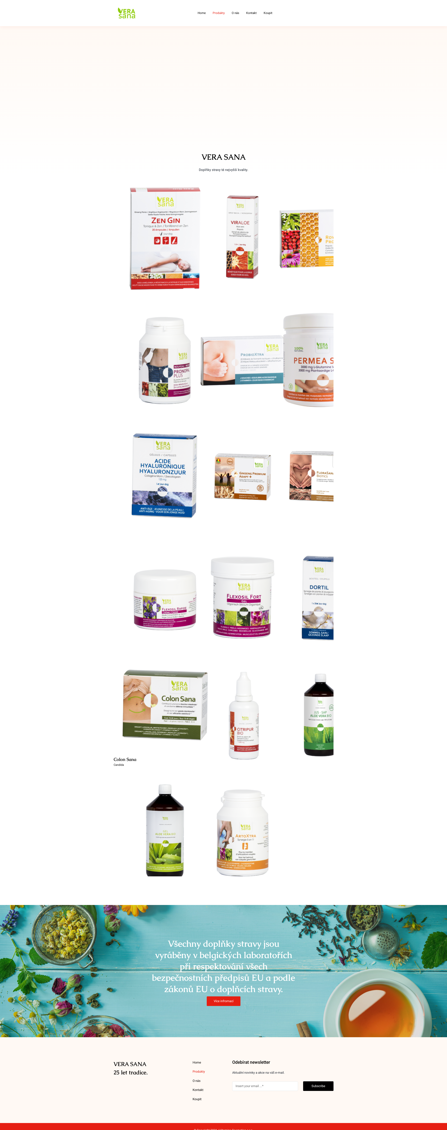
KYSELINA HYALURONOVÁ (165, 473)
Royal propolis (320, 235)
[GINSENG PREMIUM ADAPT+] (242, 476)
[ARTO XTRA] (242, 831)
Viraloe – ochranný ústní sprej (243, 235)
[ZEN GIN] (165, 238)
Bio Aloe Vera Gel (165, 828)
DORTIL (320, 595)
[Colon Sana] (165, 706)
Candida (119, 765)
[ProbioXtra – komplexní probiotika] (242, 360)
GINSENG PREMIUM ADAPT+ (243, 473)
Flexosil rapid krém (165, 595)
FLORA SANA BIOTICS (320, 473)
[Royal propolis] (320, 238)
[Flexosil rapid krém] (165, 598)
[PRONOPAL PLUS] (165, 360)
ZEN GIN (165, 235)
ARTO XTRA (243, 828)
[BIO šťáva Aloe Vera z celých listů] (320, 715)
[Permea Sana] (320, 360)
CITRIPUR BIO (243, 711)
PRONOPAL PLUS (165, 357)
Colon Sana (165, 703)
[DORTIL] (320, 598)
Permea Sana (320, 357)
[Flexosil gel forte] (242, 598)
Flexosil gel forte (243, 595)
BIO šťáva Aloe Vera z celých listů (320, 711)
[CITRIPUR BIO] (242, 715)
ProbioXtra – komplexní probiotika (243, 357)
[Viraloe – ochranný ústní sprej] (242, 238)
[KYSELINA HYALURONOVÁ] (165, 476)
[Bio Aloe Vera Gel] (165, 831)
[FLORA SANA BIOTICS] (320, 476)
